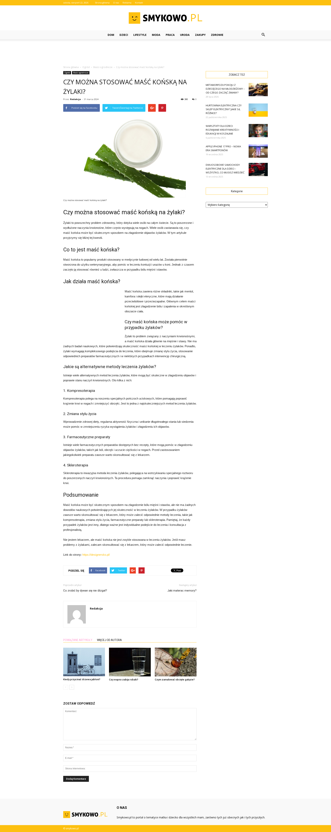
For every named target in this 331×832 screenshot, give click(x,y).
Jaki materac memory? (182, 590)
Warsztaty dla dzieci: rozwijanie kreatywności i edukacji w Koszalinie (222, 129)
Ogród (67, 72)
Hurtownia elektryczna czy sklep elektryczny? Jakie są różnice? (224, 109)
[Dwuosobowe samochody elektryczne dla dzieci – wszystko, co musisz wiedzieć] (258, 169)
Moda (156, 35)
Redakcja (75, 99)
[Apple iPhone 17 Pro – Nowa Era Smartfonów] (258, 151)
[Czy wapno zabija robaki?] (130, 662)
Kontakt (139, 2)
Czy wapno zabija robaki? (123, 679)
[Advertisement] (165, 52)
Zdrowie (217, 35)
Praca (170, 35)
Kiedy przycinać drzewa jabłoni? (81, 679)
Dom (111, 35)
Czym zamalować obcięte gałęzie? (175, 679)
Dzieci (124, 35)
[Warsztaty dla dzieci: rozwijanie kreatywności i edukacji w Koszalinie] (258, 130)
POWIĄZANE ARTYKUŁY (77, 640)
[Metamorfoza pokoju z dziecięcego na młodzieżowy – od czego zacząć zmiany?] (258, 89)
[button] (263, 34)
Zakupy (200, 35)
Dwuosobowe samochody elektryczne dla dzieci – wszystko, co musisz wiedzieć (225, 168)
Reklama (127, 2)
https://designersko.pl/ (96, 554)
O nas (116, 2)
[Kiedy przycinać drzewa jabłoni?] (84, 662)
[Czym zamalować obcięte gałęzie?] (176, 662)
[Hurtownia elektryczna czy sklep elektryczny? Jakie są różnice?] (258, 110)
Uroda (185, 35)
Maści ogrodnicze (80, 72)
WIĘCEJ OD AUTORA (109, 640)
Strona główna (102, 2)
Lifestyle (140, 35)
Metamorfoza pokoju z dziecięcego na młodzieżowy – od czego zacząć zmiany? (225, 88)
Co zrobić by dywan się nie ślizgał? (85, 590)
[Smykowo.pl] (165, 18)
